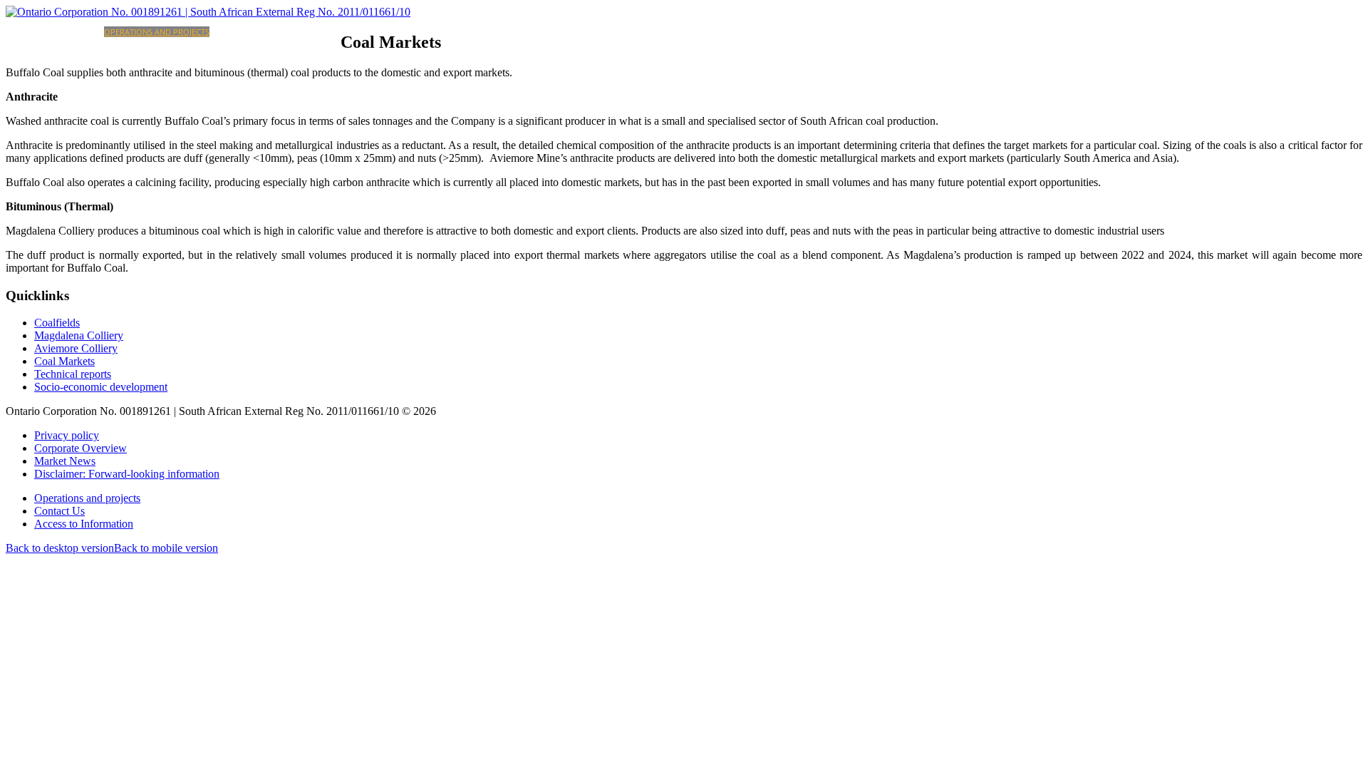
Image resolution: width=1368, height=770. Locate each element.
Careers (267, 31)
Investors (230, 31)
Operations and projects (156, 31)
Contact (301, 31)
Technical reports (72, 374)
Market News (64, 461)
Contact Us (59, 511)
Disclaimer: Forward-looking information (126, 474)
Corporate (81, 31)
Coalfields (57, 323)
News (330, 31)
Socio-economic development (100, 387)
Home (46, 31)
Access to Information (83, 524)
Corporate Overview (80, 448)
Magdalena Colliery (78, 335)
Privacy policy (66, 435)
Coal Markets (64, 361)
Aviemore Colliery (76, 348)
